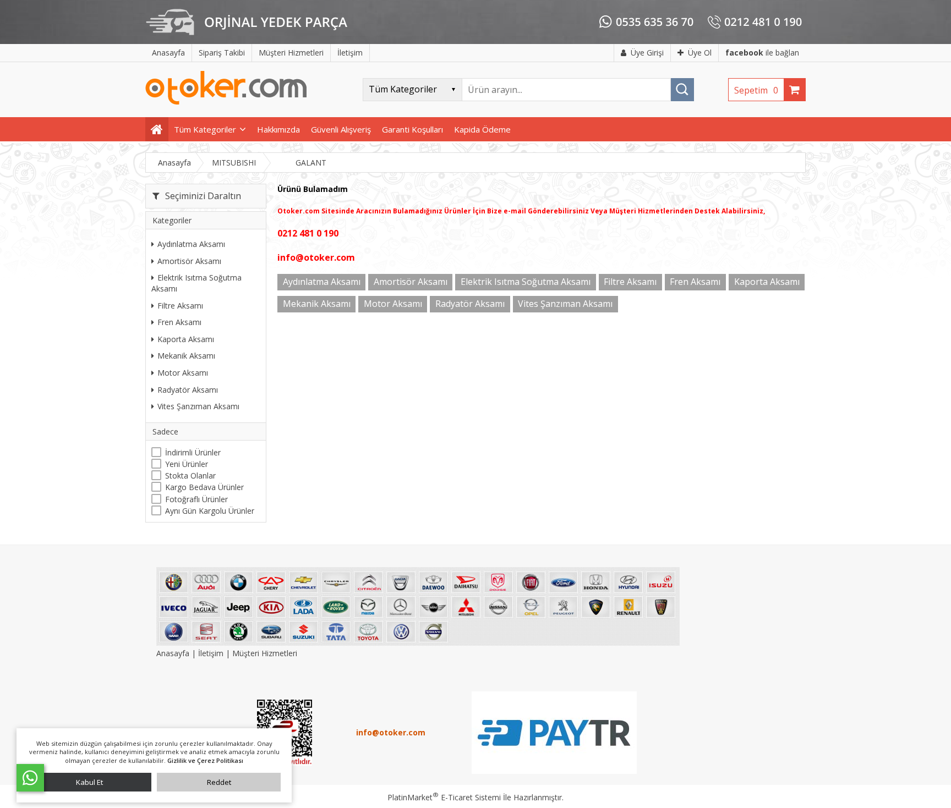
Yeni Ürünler (186, 464)
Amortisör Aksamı (189, 261)
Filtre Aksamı (180, 305)
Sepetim (756, 90)
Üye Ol (700, 52)
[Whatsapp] (30, 777)
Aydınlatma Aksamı (191, 244)
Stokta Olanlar (190, 475)
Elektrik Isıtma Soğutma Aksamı (196, 283)
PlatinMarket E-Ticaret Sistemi (444, 797)
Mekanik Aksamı (186, 355)
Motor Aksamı (182, 372)
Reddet (219, 782)
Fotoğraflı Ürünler (196, 499)
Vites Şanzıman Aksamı (198, 406)
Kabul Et (89, 782)
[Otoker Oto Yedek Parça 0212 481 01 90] (226, 102)
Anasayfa (174, 653)
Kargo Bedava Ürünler (204, 487)
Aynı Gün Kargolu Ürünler (209, 510)
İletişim (211, 653)
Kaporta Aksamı (185, 339)
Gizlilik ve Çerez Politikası (205, 760)
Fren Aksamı (179, 322)
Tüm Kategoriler (205, 129)
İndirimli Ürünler (193, 452)
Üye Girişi (647, 52)
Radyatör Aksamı (187, 389)
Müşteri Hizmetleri (264, 653)
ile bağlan (762, 52)
